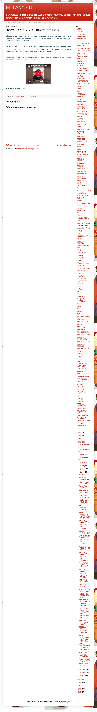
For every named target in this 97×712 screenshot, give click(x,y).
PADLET (80, 306)
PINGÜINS (80, 319)
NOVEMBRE (81, 301)
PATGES (80, 311)
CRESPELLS (81, 124)
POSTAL (80, 324)
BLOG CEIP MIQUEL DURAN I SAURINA (37, 22)
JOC (78, 221)
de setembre (84, 458)
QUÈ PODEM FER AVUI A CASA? (83, 622)
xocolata (80, 423)
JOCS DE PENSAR (83, 223)
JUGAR (79, 231)
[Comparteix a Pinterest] (35, 96)
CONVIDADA (81, 122)
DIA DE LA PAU (82, 142)
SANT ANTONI (82, 366)
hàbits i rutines (82, 206)
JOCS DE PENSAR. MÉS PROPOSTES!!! (84, 548)
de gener (83, 676)
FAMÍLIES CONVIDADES (81, 184)
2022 (80, 436)
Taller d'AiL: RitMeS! (83, 487)
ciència (79, 91)
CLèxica (80, 97)
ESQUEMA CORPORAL (81, 160)
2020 (80, 442)
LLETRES (80, 239)
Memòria (80, 266)
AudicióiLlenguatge (83, 48)
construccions (82, 111)
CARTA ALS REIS (83, 84)
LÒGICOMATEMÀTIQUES (83, 247)
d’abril (82, 472)
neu (78, 291)
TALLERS (80, 389)
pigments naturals (83, 317)
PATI (78, 314)
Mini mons (81, 271)
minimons (80, 273)
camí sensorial (82, 68)
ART (78, 41)
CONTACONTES (82, 114)
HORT (79, 213)
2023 (80, 433)
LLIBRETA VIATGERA (80, 242)
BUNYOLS (80, 59)
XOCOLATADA (82, 426)
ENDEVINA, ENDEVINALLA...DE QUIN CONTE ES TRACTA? (85, 573)
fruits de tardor (82, 195)
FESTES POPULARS (84, 190)
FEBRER (80, 188)
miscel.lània (81, 276)
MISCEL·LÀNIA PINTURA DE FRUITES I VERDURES (84, 630)
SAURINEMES (21, 22)
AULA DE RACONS (83, 51)
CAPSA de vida (82, 71)
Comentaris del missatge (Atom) (27, 149)
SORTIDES (80, 381)
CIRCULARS (81, 94)
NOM (79, 294)
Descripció (80, 136)
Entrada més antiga (64, 145)
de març (83, 669)
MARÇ (79, 260)
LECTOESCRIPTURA (84, 236)
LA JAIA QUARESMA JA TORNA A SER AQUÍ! (84, 638)
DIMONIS (80, 144)
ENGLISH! (82, 475)
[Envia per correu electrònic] (29, 96)
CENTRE (80, 89)
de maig (83, 469)
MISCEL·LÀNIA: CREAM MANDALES (84, 508)
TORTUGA (80, 401)
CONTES (80, 119)
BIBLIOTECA (81, 53)
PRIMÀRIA (81, 327)
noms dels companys (81, 298)
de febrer (83, 673)
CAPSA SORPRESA (83, 73)
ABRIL (79, 29)
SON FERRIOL (82, 379)
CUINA (79, 127)
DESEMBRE (81, 139)
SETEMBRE (81, 374)
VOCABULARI (82, 418)
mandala (80, 255)
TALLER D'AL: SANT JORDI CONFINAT (84, 565)
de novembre (84, 450)
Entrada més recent (13, 145)
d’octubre (83, 455)
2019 (80, 680)
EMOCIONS (81, 149)
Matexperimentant (83, 263)
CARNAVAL (81, 78)
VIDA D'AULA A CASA (82, 412)
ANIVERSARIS (82, 34)
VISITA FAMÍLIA (82, 415)
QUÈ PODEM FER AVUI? (83, 492)
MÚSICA (80, 284)
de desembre (84, 445)
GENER (79, 201)
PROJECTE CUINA (83, 332)
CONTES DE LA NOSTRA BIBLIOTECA (84, 654)
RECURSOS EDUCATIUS (55, 22)
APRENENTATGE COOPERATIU (82, 38)
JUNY (79, 233)
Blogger (67, 702)
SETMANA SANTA (83, 376)
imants (79, 215)
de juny (82, 466)
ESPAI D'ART (81, 152)
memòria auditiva (83, 268)
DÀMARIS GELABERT (81, 133)
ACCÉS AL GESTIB (82, 586)
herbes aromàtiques (81, 209)
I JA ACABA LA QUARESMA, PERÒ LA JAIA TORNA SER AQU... (84, 593)
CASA (79, 86)
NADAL (79, 286)
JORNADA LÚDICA (83, 228)
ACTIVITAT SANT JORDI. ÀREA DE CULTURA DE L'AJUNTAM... (84, 540)
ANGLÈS (80, 32)
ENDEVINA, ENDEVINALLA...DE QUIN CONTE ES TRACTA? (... (85, 525)
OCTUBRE (80, 304)
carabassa (80, 76)
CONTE (79, 116)
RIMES (79, 356)
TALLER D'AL (81, 387)
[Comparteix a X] (32, 96)
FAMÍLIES (80, 181)
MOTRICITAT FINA (83, 281)
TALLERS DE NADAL (81, 393)
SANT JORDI (81, 369)
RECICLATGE (81, 354)
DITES (79, 147)
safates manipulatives (82, 363)
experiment (81, 169)
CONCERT (80, 104)
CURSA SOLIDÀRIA (83, 129)
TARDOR (80, 396)
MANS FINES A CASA (84, 665)
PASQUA (80, 309)
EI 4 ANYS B (19, 7)
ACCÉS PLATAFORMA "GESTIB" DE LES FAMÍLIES (84, 647)
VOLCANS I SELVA (83, 421)
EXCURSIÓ (80, 166)
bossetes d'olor (82, 56)
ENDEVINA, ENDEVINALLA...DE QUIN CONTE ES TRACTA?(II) (85, 556)
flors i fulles (81, 193)
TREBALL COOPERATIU (81, 405)
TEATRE (80, 399)
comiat (79, 99)
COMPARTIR (81, 102)
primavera (81, 329)
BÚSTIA (79, 61)
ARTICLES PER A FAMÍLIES (83, 45)
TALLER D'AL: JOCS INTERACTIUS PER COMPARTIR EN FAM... (84, 613)
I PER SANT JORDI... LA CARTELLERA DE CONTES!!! (84, 515)
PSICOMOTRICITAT (83, 349)
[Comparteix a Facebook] (33, 96)
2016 (80, 689)
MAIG (79, 250)
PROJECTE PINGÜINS (81, 345)
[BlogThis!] (31, 96)
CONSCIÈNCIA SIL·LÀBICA (82, 108)
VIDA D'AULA (81, 408)
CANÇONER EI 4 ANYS (10, 22)
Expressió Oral (82, 174)
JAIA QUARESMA (83, 218)
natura (79, 289)
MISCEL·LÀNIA (82, 278)
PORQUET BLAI (82, 322)
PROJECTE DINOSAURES (82, 338)
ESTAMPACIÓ (81, 163)
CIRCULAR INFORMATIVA (84, 532)
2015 (80, 692)
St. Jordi (80, 384)
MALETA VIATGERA (84, 253)
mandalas (80, 258)
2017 (79, 686)
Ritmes (79, 359)
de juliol (83, 463)
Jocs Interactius (82, 226)
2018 (80, 683)
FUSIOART (80, 198)
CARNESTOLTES (82, 81)
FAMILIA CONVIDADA (81, 177)
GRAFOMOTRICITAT (83, 203)
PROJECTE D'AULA (83, 335)
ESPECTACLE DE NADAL (82, 156)
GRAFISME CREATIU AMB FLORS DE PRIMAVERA (84, 480)
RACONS (80, 351)
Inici (38, 145)
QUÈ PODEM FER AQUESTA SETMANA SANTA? (84, 603)
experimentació (82, 171)
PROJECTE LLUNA (83, 342)
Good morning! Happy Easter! (84, 660)
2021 (80, 439)
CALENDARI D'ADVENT (81, 65)
